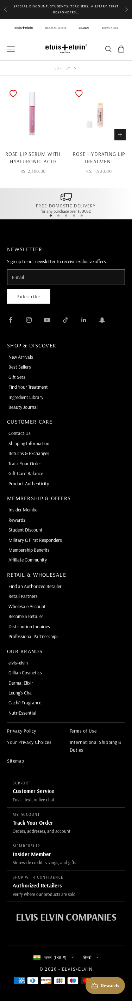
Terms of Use (83, 731)
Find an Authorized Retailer (35, 586)
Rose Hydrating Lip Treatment (99, 158)
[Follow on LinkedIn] (83, 319)
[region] (66, 202)
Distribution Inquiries (29, 626)
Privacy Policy (21, 731)
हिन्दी (87, 957)
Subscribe (28, 296)
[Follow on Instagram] (28, 319)
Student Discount (25, 530)
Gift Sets (16, 377)
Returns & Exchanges (28, 453)
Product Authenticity (28, 483)
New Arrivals (20, 357)
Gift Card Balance (25, 473)
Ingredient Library (25, 397)
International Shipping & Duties (95, 746)
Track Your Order (24, 463)
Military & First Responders (35, 540)
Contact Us (19, 433)
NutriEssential (22, 713)
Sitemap (15, 761)
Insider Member (23, 509)
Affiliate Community (27, 560)
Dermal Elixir (20, 683)
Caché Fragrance (24, 702)
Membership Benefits (29, 550)
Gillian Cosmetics (25, 672)
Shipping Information (28, 443)
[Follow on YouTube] (47, 319)
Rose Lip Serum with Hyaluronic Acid (33, 158)
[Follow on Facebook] (10, 319)
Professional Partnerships (33, 636)
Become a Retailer (25, 616)
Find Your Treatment (28, 387)
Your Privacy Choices (29, 742)
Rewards (16, 520)
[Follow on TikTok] (65, 319)
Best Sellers (19, 367)
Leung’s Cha (20, 693)
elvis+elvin (18, 663)
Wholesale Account (27, 606)
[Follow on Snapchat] (102, 319)
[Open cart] (121, 49)
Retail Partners (23, 596)
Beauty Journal (23, 407)
